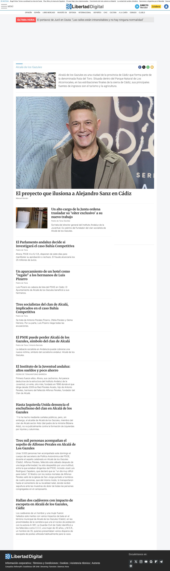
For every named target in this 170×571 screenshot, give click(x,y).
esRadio (133, 12)
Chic (105, 12)
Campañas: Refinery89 (13, 567)
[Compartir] (139, 67)
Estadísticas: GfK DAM (31, 567)
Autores (96, 563)
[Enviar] (148, 67)
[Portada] (85, 6)
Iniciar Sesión (166, 6)
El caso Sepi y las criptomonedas (77, 1)
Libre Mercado (49, 12)
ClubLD (142, 12)
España (37, 12)
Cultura (113, 12)
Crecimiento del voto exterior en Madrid (103, 1)
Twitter (136, 562)
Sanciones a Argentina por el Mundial (151, 1)
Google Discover (151, 562)
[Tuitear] (143, 67)
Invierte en (62, 12)
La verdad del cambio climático (127, 1)
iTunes (131, 566)
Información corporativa (18, 563)
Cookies (64, 563)
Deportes (97, 12)
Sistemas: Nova (63, 567)
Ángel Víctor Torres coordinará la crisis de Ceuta (26, 1)
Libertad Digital (67, 556)
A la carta (123, 12)
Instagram (141, 562)
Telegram (161, 562)
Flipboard (156, 562)
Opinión (28, 12)
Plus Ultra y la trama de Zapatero (54, 1)
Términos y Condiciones (45, 563)
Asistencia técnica (80, 563)
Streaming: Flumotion (48, 567)
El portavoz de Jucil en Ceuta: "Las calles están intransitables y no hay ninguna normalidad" (90, 19)
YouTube (146, 562)
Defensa (72, 12)
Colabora (156, 6)
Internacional (84, 12)
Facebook (131, 562)
